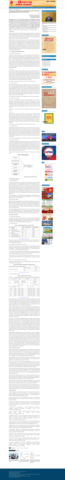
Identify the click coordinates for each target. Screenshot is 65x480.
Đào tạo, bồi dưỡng (31, 7)
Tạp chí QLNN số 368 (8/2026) (48, 50)
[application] (49, 137)
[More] (39, 13)
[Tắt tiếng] (53, 140)
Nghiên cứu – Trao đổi (19, 7)
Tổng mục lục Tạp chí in (45, 56)
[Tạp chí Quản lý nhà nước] (32, 3)
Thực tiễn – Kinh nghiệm (26, 7)
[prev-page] (9, 464)
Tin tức (15, 7)
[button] (55, 7)
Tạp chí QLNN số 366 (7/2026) (46, 63)
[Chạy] (42, 140)
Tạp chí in (44, 49)
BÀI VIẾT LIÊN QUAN (12, 450)
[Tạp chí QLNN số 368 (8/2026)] (49, 44)
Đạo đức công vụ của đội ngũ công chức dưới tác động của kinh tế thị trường (14, 460)
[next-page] (10, 464)
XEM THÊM (17, 450)
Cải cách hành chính (37, 7)
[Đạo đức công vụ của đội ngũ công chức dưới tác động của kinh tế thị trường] (14, 455)
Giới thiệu (12, 7)
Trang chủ (10, 9)
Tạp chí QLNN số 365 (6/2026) (46, 64)
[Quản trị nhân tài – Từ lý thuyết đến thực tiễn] (49, 120)
